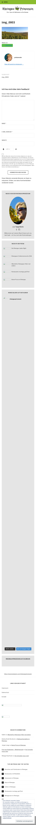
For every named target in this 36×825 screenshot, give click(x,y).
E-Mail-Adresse (7, 132)
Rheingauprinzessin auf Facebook (18, 659)
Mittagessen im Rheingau (12, 795)
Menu (6, 2)
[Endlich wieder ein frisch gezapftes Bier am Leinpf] (18, 517)
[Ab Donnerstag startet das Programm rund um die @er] (18, 397)
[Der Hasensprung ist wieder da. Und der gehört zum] (18, 363)
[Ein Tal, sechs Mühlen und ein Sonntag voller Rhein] (18, 346)
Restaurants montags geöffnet (14, 791)
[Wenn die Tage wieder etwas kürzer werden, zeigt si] (18, 311)
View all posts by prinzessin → (14, 64)
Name (4, 123)
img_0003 (8, 22)
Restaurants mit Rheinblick (12, 774)
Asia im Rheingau (10, 782)
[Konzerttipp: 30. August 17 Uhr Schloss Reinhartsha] (18, 620)
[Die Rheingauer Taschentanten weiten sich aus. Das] (18, 638)
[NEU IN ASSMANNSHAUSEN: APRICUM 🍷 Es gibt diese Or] (18, 483)
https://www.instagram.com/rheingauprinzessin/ (18, 674)
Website (4, 140)
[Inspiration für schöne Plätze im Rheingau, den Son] (18, 603)
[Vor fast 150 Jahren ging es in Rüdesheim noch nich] (18, 329)
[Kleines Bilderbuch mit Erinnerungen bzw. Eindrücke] (18, 535)
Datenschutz (5, 692)
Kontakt (4, 697)
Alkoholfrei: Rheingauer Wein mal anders (19, 735)
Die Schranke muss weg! (22, 756)
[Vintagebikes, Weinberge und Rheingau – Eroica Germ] (18, 449)
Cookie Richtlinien (7, 818)
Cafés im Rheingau (10, 787)
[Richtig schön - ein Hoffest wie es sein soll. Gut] (18, 414)
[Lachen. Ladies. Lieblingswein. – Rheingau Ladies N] (18, 500)
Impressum (5, 688)
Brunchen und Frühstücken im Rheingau (16, 769)
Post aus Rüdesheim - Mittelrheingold (12, 749)
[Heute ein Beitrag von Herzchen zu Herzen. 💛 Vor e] (18, 586)
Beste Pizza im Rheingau (19, 745)
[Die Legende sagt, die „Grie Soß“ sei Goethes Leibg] (18, 432)
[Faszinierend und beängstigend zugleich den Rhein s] (18, 569)
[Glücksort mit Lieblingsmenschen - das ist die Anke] (18, 466)
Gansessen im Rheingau (12, 778)
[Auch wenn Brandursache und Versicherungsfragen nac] (18, 380)
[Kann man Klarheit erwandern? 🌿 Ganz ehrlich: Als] (18, 552)
